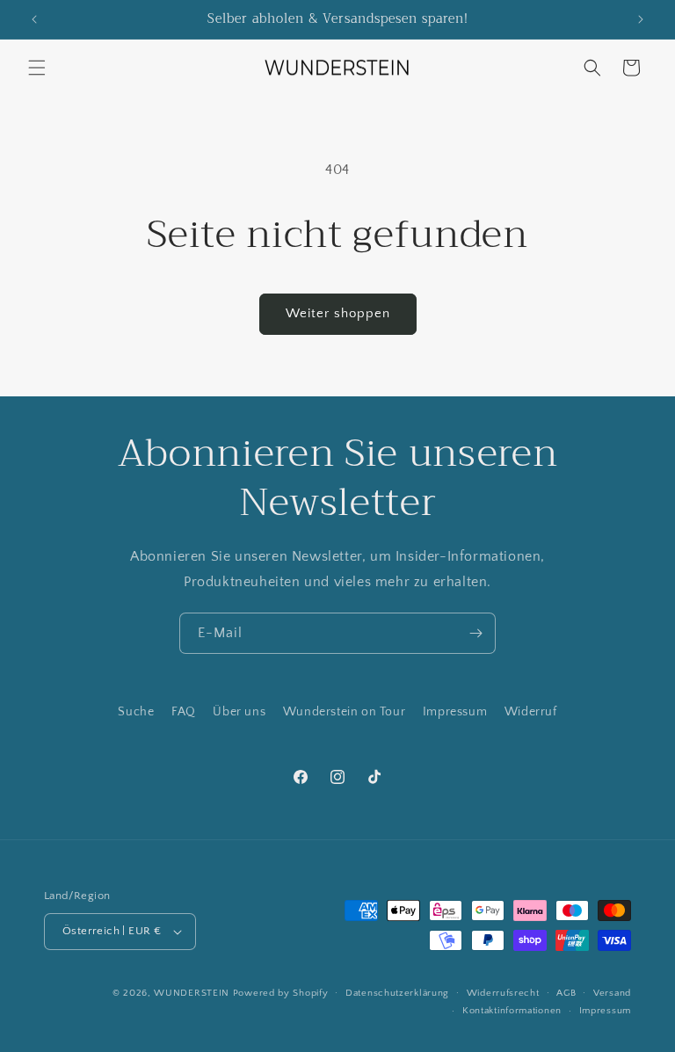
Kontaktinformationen (512, 1010)
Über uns (239, 712)
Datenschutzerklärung (397, 993)
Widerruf (530, 712)
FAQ (183, 712)
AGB (566, 993)
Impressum (455, 712)
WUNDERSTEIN (191, 993)
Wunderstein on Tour (344, 712)
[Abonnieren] (475, 633)
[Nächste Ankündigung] (640, 19)
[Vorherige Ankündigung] (34, 19)
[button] (37, 67)
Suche (136, 712)
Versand (612, 993)
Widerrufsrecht (503, 993)
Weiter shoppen (338, 313)
